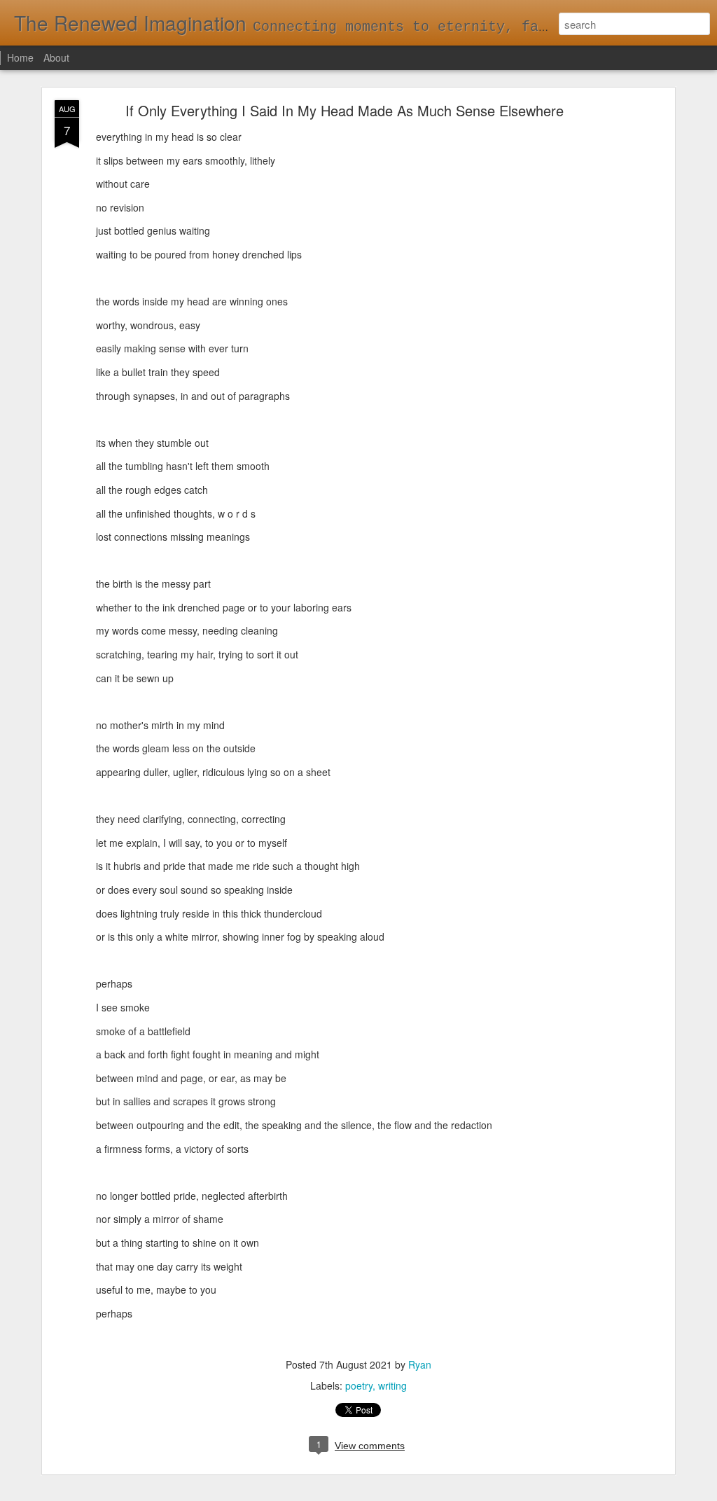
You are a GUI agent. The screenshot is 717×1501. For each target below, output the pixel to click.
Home (20, 57)
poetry (359, 1385)
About (56, 57)
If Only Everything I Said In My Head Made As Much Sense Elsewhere (344, 110)
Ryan (419, 1364)
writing (392, 1385)
